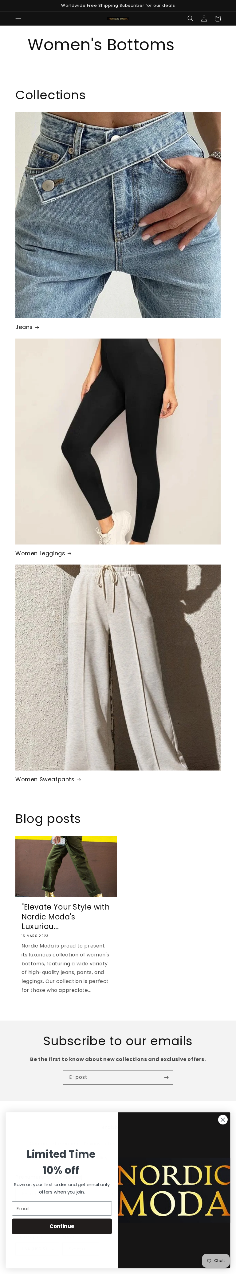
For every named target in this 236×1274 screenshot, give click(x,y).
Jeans (24, 327)
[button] (18, 18)
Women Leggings (40, 553)
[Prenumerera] (166, 1077)
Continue (61, 1226)
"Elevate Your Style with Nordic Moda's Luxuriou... (66, 916)
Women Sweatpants (45, 779)
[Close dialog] (223, 1120)
